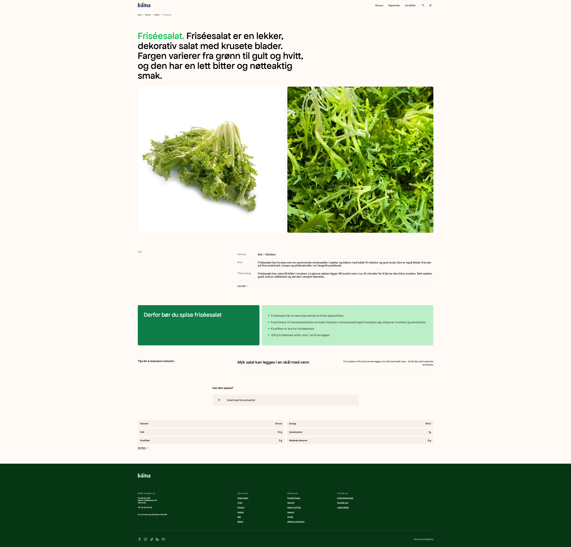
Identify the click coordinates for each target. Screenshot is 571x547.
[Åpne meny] (430, 5)
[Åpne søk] (423, 5)
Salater (157, 15)
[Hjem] (144, 4)
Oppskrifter (394, 5)
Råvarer (379, 5)
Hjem (140, 15)
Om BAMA (410, 5)
